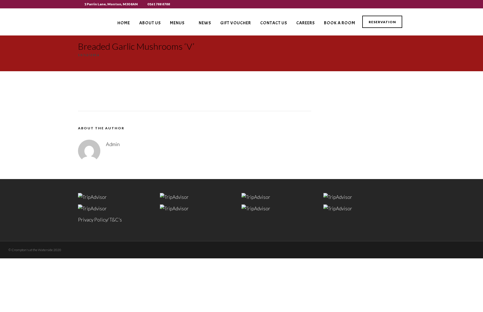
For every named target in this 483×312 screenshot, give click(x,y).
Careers (305, 23)
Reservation (382, 22)
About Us (150, 23)
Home (123, 23)
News (205, 23)
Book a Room (339, 23)
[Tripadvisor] (403, 4)
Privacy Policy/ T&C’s (100, 220)
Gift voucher (235, 23)
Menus (177, 23)
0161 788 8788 (158, 4)
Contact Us (273, 23)
